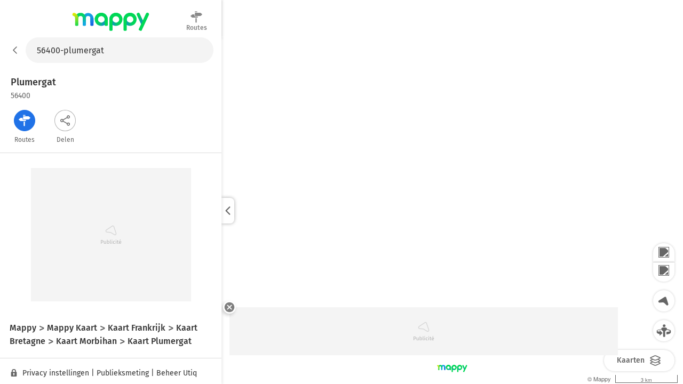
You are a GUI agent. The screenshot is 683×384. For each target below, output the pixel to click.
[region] (452, 210)
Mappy (111, 31)
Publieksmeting (123, 373)
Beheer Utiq (176, 373)
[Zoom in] (663, 252)
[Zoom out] (663, 272)
